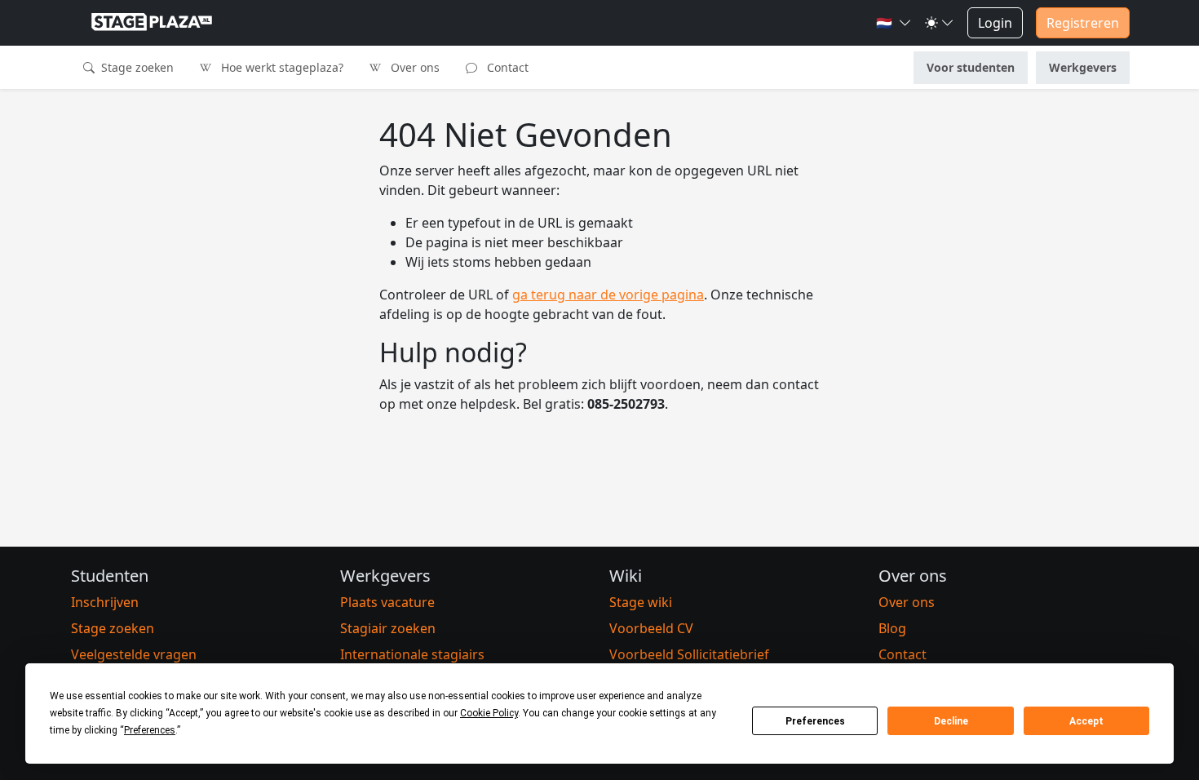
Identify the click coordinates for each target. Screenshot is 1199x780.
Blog (892, 628)
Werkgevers (1083, 67)
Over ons (413, 67)
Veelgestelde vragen (134, 654)
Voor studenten (971, 67)
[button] (894, 23)
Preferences (815, 721)
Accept (1086, 721)
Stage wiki (640, 602)
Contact (506, 67)
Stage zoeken (136, 67)
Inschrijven (105, 602)
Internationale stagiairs (412, 654)
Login (995, 23)
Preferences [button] (149, 730)
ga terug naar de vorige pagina (608, 295)
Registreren (1082, 23)
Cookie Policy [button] (489, 713)
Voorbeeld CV (651, 628)
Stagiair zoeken (388, 628)
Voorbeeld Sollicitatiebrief (689, 654)
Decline (951, 721)
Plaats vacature (387, 602)
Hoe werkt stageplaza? (280, 67)
